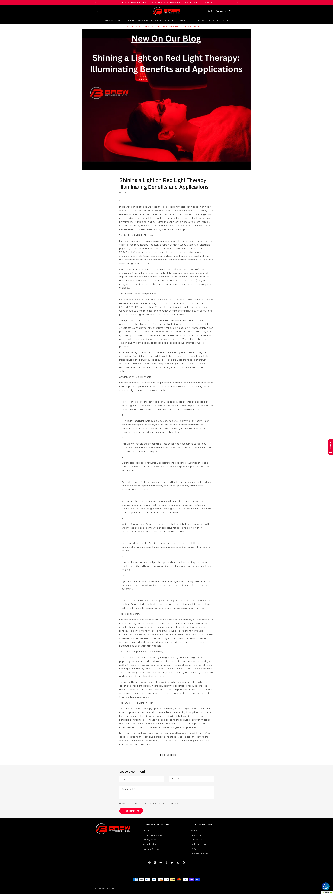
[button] (98, 11)
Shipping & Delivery (152, 835)
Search (194, 830)
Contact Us (196, 839)
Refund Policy (149, 844)
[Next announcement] (237, 2)
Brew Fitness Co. (108, 888)
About (146, 830)
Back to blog (168, 754)
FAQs (193, 849)
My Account (197, 835)
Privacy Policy (149, 839)
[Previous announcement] (96, 2)
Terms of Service (151, 849)
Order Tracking (198, 844)
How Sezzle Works (200, 853)
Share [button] (125, 200)
